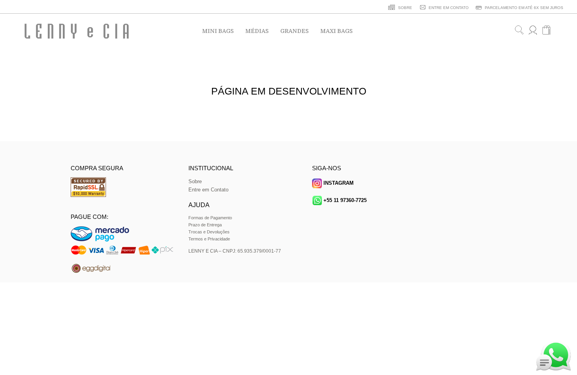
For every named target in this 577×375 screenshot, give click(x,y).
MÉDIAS (256, 31)
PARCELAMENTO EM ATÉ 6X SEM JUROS (523, 7)
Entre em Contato (208, 190)
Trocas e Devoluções (209, 231)
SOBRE (404, 7)
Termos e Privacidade (209, 239)
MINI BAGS (218, 31)
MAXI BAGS (336, 31)
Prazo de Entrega (205, 224)
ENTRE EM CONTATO (448, 7)
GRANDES (294, 31)
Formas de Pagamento (210, 217)
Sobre (195, 181)
